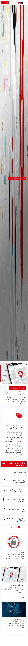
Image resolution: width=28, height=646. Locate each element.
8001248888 (17, 441)
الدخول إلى (6, 3)
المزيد (23, 563)
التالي (5, 527)
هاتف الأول (17, 454)
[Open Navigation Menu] (25, 2)
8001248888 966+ (12, 443)
